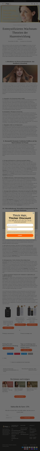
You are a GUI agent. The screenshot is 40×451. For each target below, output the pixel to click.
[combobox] (9, 229)
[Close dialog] (33, 213)
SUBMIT (20, 235)
